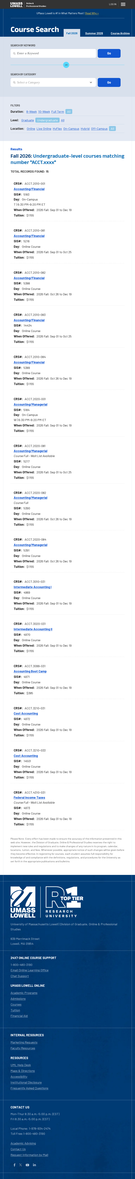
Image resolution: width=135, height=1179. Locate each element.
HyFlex (57, 128)
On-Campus (71, 128)
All (68, 111)
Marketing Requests (24, 1042)
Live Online (44, 128)
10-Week (44, 111)
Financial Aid (19, 1016)
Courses (16, 1004)
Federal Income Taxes (29, 797)
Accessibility (19, 1076)
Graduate (27, 120)
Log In (112, 4)
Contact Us (18, 1149)
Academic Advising (23, 1143)
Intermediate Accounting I (33, 587)
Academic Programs (24, 993)
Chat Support (20, 976)
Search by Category (23, 74)
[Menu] (123, 4)
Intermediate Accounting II (33, 629)
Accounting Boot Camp (30, 671)
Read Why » (92, 13)
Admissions (18, 998)
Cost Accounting (26, 713)
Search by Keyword (23, 45)
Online (31, 128)
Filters (15, 105)
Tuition (15, 1010)
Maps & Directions (23, 1071)
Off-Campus (99, 128)
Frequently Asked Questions (29, 1088)
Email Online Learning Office (30, 970)
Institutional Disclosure (26, 1082)
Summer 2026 (94, 33)
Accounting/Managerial (30, 404)
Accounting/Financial (29, 189)
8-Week (31, 111)
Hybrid (85, 128)
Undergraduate (47, 120)
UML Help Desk (21, 1065)
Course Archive (120, 33)
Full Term (57, 111)
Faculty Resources (23, 1048)
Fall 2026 (72, 33)
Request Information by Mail (29, 1155)
